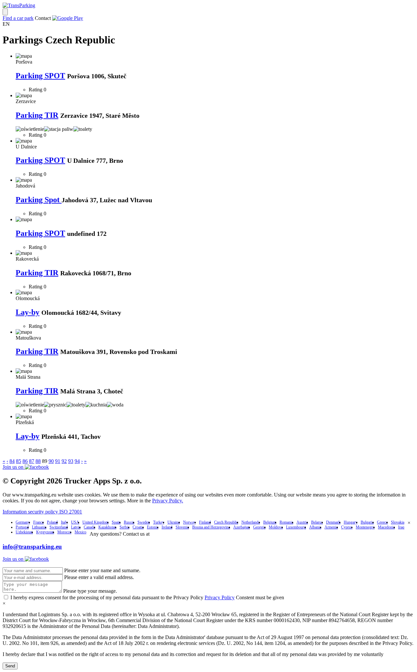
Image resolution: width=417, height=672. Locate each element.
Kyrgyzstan (45, 532)
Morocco (64, 532)
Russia (129, 522)
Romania (286, 522)
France (38, 522)
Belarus (317, 522)
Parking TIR (37, 115)
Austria (302, 522)
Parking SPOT (40, 75)
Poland (52, 522)
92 (64, 461)
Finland (205, 522)
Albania (315, 527)
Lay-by (27, 312)
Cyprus (346, 527)
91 (57, 461)
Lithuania (39, 527)
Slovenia (182, 527)
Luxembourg (296, 527)
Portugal (22, 527)
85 (18, 461)
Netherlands (250, 522)
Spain (116, 522)
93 (70, 461)
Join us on (14, 467)
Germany (23, 522)
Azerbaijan (241, 527)
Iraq (401, 527)
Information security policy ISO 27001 (42, 511)
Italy (64, 522)
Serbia (124, 527)
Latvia (75, 527)
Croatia (138, 527)
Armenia (331, 527)
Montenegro (365, 527)
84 (12, 461)
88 (38, 461)
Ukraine (173, 522)
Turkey (158, 522)
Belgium (269, 522)
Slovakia (397, 522)
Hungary (350, 522)
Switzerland (59, 527)
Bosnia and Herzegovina (211, 527)
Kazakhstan (107, 527)
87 (31, 461)
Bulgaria (367, 522)
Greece (382, 522)
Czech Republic (226, 522)
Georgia (259, 527)
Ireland (167, 527)
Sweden (143, 522)
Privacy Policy (220, 597)
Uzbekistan (24, 532)
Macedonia (386, 527)
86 (25, 461)
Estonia (152, 527)
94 (77, 461)
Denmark (333, 522)
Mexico (80, 532)
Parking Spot (39, 199)
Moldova (276, 527)
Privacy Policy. (167, 500)
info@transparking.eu (32, 546)
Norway (189, 522)
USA (75, 522)
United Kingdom (95, 522)
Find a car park (18, 18)
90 (51, 461)
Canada (89, 527)
